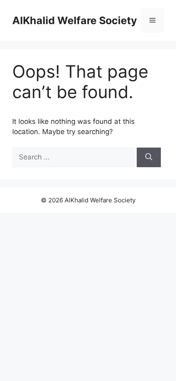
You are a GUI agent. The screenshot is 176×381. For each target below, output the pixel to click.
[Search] (149, 157)
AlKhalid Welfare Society (74, 20)
